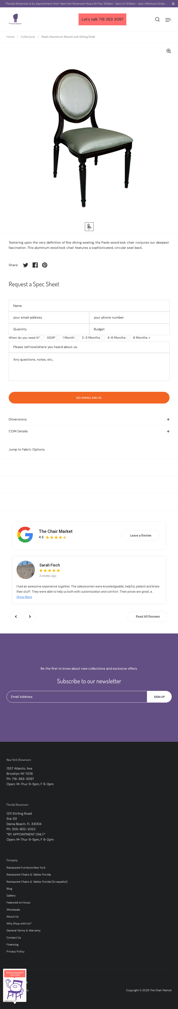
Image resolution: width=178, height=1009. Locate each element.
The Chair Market (56, 531)
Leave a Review (140, 535)
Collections (28, 37)
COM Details (18, 431)
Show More (24, 597)
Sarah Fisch (49, 565)
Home (10, 37)
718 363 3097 (111, 19)
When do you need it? (24, 338)
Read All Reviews (148, 616)
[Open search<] (157, 19)
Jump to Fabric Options (27, 449)
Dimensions (18, 419)
